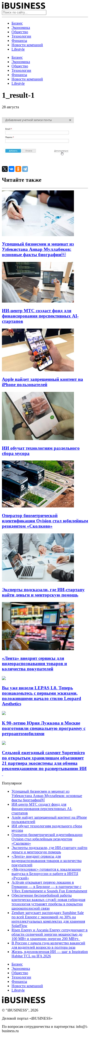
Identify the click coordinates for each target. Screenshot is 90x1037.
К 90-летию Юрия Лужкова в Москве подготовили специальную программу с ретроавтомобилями (43, 728)
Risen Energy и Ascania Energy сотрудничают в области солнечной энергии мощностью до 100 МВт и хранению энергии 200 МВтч (50, 934)
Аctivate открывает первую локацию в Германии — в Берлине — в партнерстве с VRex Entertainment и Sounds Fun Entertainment (49, 886)
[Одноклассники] (18, 169)
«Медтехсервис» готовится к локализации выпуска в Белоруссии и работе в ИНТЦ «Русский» (46, 873)
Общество (20, 32)
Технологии (21, 36)
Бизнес (17, 23)
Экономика (21, 28)
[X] (5, 169)
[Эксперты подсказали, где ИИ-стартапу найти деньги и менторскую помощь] (38, 580)
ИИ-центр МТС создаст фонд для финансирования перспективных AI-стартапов (40, 316)
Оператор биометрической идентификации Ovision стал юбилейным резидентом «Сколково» (45, 521)
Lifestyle (18, 49)
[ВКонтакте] (11, 169)
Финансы (19, 41)
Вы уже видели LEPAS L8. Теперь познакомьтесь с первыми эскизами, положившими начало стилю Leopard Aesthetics (41, 695)
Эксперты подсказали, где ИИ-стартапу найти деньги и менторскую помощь (43, 592)
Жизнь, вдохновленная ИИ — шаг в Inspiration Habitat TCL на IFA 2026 (50, 954)
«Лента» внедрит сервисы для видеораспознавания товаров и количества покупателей (34, 663)
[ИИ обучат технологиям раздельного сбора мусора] (38, 439)
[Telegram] (25, 169)
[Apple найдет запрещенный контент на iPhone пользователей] (38, 370)
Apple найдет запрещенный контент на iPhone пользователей (42, 382)
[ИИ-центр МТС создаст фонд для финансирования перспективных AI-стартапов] (38, 301)
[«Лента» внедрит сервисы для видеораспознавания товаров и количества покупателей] (38, 649)
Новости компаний (27, 45)
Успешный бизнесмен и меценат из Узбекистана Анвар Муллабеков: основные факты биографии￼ (38, 249)
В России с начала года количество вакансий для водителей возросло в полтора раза (48, 945)
